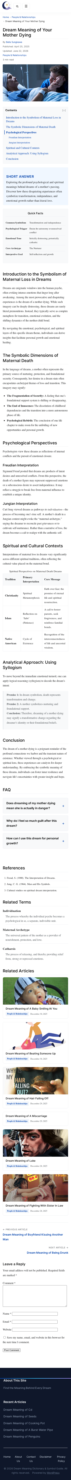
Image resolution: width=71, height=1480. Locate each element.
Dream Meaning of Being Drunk (47, 1252)
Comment (9, 1283)
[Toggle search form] (17, 6)
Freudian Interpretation (20, 137)
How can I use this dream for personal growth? (32, 841)
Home (7, 1456)
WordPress (53, 1472)
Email (7, 1321)
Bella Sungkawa (14, 42)
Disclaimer (46, 1456)
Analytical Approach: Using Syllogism (27, 153)
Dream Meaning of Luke (21, 1160)
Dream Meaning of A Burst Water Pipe (28, 1430)
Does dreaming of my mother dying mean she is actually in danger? (30, 805)
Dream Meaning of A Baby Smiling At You (31, 1008)
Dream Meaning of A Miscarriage (26, 1116)
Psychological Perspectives (21, 132)
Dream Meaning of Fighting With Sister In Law (34, 1205)
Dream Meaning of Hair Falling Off (27, 1098)
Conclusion (12, 158)
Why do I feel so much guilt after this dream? (31, 823)
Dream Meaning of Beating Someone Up (31, 1053)
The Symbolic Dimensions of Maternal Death (30, 127)
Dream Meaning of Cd (17, 1409)
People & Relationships (15, 55)
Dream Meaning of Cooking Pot (24, 1423)
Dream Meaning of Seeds (19, 1416)
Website (7, 1329)
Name (7, 1313)
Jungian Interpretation (19, 142)
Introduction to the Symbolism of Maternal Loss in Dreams (33, 119)
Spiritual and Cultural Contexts (22, 148)
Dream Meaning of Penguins (21, 1436)
